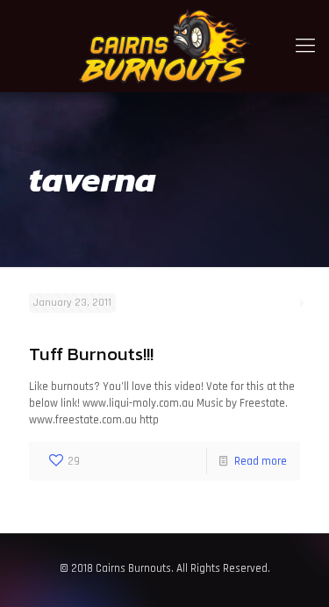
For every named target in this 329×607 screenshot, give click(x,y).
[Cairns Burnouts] (164, 46)
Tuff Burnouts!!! (91, 353)
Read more (260, 461)
